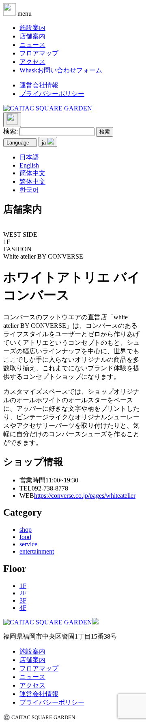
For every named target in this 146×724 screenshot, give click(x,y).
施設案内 (32, 27)
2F (22, 593)
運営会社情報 (38, 85)
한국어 (29, 190)
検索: (10, 131)
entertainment (36, 551)
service (28, 544)
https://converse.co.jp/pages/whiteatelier (84, 495)
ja (44, 143)
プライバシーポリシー (51, 93)
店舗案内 (32, 36)
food (25, 536)
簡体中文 (32, 173)
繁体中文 (32, 181)
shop (25, 529)
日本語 (29, 157)
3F (22, 600)
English (29, 165)
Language (17, 143)
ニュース (32, 44)
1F (22, 585)
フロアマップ (38, 53)
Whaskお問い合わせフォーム (60, 70)
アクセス (32, 61)
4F (22, 607)
